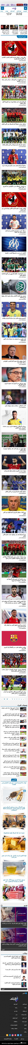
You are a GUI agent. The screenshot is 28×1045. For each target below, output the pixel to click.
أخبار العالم (24, 1018)
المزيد (3, 949)
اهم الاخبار (19, 11)
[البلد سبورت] (20, 5)
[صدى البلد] (14, 8)
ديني (16, 1014)
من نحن (22, 1038)
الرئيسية (25, 11)
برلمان (25, 1028)
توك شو (15, 1011)
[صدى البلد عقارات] (8, 5)
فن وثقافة (25, 1011)
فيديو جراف (24, 1021)
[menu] (25, 8)
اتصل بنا (16, 1038)
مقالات (25, 1031)
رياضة (16, 1007)
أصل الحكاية (15, 1018)
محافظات (15, 1021)
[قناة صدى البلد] (25, 5)
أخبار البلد (12, 11)
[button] (26, 26)
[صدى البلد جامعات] (13, 5)
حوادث (6, 11)
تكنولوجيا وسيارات (13, 1025)
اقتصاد (25, 1025)
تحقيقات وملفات (14, 1028)
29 (7, 699)
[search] (2, 8)
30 (4, 699)
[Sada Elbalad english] (3, 5)
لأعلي (24, 993)
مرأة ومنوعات (24, 1014)
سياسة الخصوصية (8, 1038)
